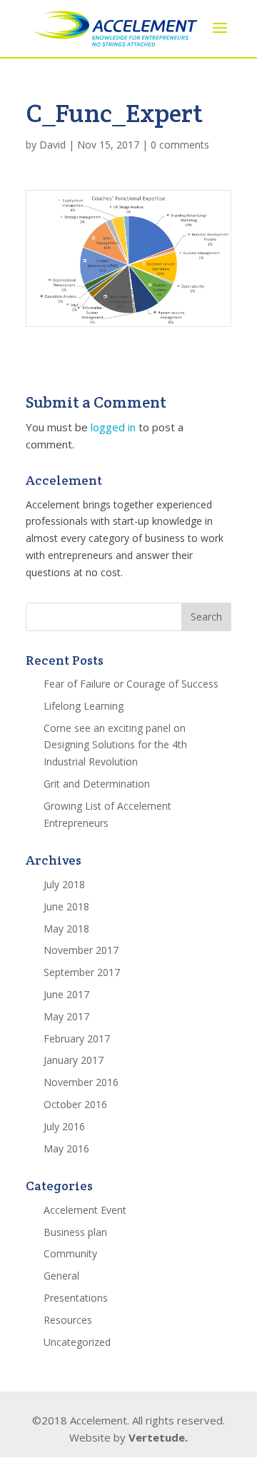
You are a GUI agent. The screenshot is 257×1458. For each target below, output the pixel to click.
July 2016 (64, 1126)
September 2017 (82, 972)
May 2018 (66, 928)
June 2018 (66, 906)
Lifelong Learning (84, 706)
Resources (68, 1320)
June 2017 (66, 994)
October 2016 (75, 1104)
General (61, 1275)
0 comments (180, 144)
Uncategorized (77, 1342)
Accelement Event (85, 1210)
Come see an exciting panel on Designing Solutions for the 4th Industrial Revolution (115, 745)
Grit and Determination (97, 783)
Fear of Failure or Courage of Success (131, 683)
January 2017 (74, 1060)
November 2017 (81, 950)
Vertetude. (158, 1437)
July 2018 (64, 884)
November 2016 (81, 1082)
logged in (113, 427)
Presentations (76, 1297)
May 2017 (66, 1016)
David (52, 144)
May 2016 (66, 1148)
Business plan (75, 1232)
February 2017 (77, 1038)
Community (70, 1253)
